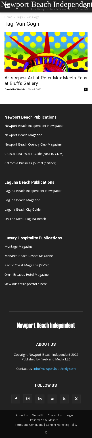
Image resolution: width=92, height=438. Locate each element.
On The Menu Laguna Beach (25, 219)
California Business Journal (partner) (30, 163)
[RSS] (64, 399)
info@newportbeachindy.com (54, 368)
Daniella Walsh (14, 89)
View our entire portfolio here (25, 284)
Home (8, 17)
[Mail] (52, 399)
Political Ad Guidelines (44, 420)
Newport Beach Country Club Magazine (33, 144)
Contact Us (55, 415)
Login (69, 415)
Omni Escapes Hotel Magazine (26, 274)
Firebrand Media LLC (56, 359)
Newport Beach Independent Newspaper (34, 125)
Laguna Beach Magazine (22, 200)
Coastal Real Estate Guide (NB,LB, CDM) (33, 154)
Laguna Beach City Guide (22, 209)
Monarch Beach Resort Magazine (28, 256)
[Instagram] (27, 398)
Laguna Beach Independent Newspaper (33, 191)
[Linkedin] (40, 399)
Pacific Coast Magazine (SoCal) (26, 265)
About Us (22, 415)
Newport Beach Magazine (23, 135)
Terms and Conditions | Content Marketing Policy (46, 425)
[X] (76, 399)
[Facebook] (15, 399)
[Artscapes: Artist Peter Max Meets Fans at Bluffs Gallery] (46, 52)
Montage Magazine (18, 246)
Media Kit (38, 415)
